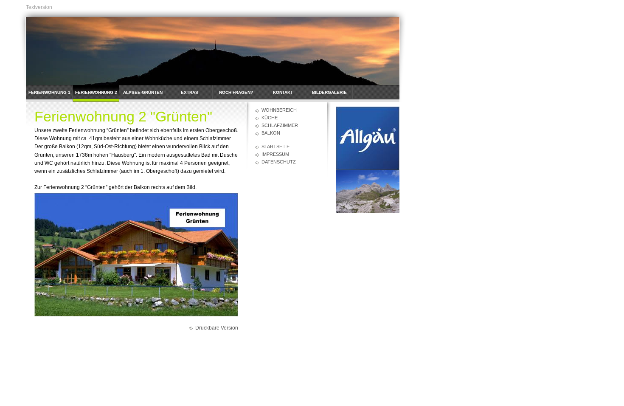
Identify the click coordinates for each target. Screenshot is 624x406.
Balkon (270, 132)
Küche (269, 117)
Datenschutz (278, 161)
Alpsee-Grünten (143, 92)
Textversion (39, 7)
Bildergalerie (329, 92)
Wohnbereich (279, 110)
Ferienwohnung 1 (49, 92)
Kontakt (283, 92)
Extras (189, 92)
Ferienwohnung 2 (96, 92)
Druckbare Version (216, 328)
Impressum (275, 154)
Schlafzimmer (279, 125)
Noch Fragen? (236, 92)
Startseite (275, 146)
